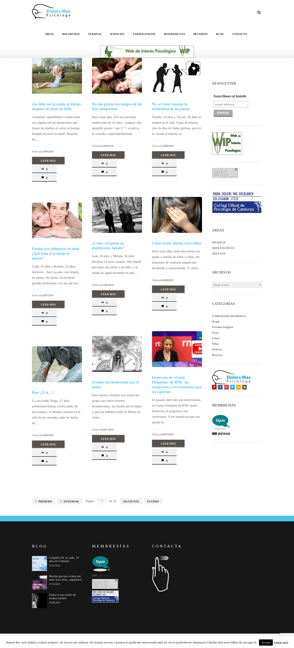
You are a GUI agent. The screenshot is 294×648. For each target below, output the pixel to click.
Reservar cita (174, 34)
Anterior (71, 501)
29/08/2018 (167, 146)
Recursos (200, 34)
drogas (216, 321)
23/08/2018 (107, 285)
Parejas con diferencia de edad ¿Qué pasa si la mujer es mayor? (55, 253)
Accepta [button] (266, 642)
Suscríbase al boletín (230, 96)
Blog (220, 34)
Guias (215, 332)
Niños (215, 343)
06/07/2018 (167, 434)
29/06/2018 (47, 435)
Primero (45, 501)
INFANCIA (219, 242)
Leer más (48, 160)
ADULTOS (218, 253)
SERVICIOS (117, 34)
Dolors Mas (71, 34)
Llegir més (281, 642)
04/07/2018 (107, 429)
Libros (216, 338)
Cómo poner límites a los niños (176, 243)
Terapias (94, 34)
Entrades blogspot (222, 327)
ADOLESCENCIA (223, 248)
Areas (49, 34)
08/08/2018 (167, 280)
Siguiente (131, 501)
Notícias (217, 349)
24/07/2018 (47, 295)
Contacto (239, 34)
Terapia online (144, 34)
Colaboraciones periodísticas (228, 315)
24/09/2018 (47, 151)
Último (153, 501)
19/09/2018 (107, 146)
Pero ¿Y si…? (43, 392)
